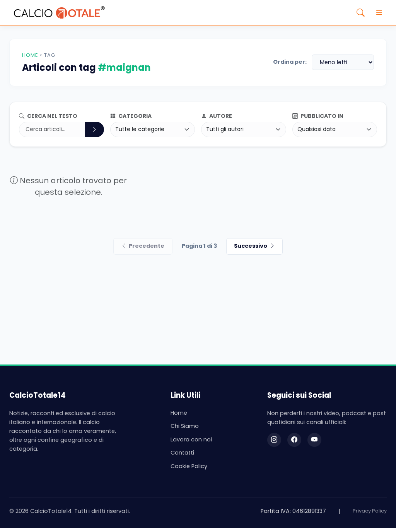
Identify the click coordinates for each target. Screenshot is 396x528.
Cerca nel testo (51, 116)
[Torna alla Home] (59, 12)
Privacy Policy (370, 511)
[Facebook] (294, 440)
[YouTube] (314, 440)
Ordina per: (290, 62)
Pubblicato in (321, 116)
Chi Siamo (185, 426)
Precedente (146, 246)
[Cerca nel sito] (360, 12)
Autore (220, 116)
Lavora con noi (191, 439)
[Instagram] (274, 440)
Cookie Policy (189, 466)
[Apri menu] (379, 12)
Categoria (134, 116)
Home (30, 55)
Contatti (182, 452)
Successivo (250, 246)
